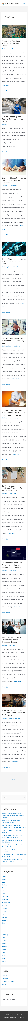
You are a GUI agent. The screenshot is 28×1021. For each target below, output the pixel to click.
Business (4, 49)
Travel (10, 346)
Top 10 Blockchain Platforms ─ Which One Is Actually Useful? (14, 261)
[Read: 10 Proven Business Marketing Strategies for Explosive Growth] (14, 474)
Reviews (4, 946)
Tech (3, 955)
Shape (4, 949)
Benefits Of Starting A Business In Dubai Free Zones (11, 43)
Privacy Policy (10, 1015)
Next (14, 780)
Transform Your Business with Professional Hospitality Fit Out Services (14, 712)
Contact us (5, 976)
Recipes (4, 943)
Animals (4, 876)
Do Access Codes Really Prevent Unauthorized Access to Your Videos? (12, 565)
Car (3, 891)
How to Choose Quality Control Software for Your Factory (13, 119)
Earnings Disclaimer (8, 981)
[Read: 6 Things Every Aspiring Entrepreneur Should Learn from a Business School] (14, 399)
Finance (10, 267)
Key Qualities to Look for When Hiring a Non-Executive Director (12, 639)
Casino (4, 893)
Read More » (6, 91)
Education (5, 899)
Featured (4, 908)
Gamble (4, 917)
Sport (3, 952)
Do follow (5, 896)
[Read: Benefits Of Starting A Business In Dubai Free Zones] (14, 31)
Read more (5, 85)
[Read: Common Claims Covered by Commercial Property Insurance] (14, 167)
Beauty (4, 879)
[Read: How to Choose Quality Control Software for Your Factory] (14, 105)
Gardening (5, 920)
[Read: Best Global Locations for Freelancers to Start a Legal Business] (14, 327)
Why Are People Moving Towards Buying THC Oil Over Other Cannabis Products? (13, 815)
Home (4, 929)
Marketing (5, 935)
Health (4, 926)
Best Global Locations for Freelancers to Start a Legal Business (13, 340)
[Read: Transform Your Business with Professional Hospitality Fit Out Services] (14, 700)
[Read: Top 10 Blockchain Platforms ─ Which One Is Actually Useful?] (14, 249)
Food (3, 914)
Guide (4, 923)
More (3, 937)
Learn (3, 932)
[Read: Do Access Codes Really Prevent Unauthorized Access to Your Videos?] (14, 552)
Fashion (4, 905)
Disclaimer (5, 978)
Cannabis (5, 888)
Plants (4, 940)
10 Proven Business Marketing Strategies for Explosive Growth (12, 488)
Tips (3, 958)
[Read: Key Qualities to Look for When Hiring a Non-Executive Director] (14, 626)
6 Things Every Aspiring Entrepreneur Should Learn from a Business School (13, 412)
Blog (3, 882)
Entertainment (6, 902)
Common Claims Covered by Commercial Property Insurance (14, 180)
